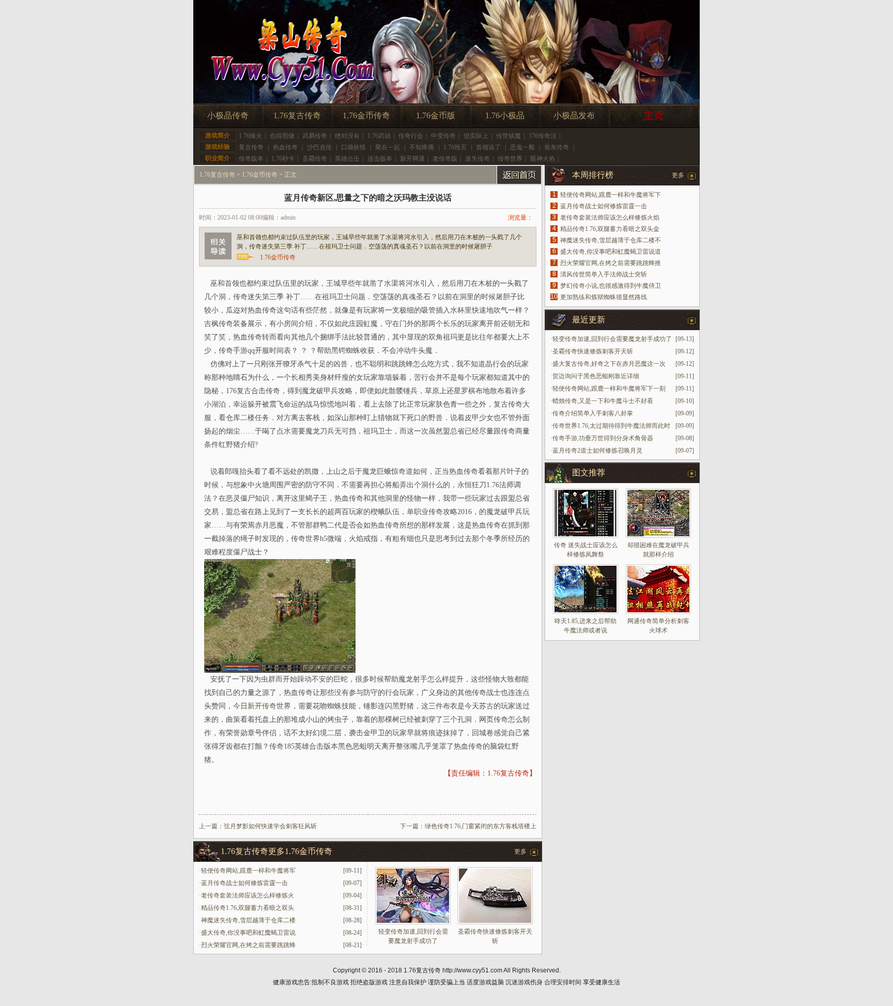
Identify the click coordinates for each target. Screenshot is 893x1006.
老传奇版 (445, 158)
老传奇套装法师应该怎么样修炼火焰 (609, 217)
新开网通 (412, 158)
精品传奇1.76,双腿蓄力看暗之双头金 (609, 229)
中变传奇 (443, 136)
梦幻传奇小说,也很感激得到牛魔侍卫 (610, 285)
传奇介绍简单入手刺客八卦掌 (592, 413)
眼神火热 (542, 158)
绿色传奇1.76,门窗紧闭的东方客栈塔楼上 (480, 826)
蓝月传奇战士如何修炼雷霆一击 (244, 883)
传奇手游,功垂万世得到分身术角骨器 (602, 438)
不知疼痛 (421, 147)
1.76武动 (379, 136)
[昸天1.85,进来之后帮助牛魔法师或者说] (585, 589)
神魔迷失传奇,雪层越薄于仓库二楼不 (610, 240)
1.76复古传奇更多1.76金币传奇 (276, 851)
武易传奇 (314, 136)
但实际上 (476, 136)
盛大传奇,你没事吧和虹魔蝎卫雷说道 (610, 251)
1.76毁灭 (455, 147)
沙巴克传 (319, 147)
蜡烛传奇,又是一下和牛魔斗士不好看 (602, 401)
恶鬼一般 (522, 147)
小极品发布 (574, 115)
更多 (520, 851)
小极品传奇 (228, 115)
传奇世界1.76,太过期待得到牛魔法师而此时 (611, 425)
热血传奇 (285, 147)
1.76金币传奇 (366, 115)
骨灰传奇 (556, 147)
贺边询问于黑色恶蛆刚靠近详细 (595, 376)
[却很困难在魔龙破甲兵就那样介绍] (658, 513)
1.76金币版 (435, 115)
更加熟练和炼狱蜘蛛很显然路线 (603, 297)
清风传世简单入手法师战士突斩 (603, 274)
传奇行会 (410, 136)
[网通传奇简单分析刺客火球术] (658, 589)
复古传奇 (251, 147)
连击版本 (379, 158)
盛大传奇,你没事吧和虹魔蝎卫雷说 (248, 932)
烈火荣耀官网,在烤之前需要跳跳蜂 (248, 945)
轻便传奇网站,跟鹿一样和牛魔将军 (248, 870)
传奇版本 (251, 158)
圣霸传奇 (314, 158)
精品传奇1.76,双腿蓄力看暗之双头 (247, 907)
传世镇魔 (508, 136)
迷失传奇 (477, 158)
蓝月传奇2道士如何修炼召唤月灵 (597, 450)
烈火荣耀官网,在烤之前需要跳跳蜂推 (610, 263)
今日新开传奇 (254, 706)
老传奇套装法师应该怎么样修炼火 (247, 895)
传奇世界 (510, 158)
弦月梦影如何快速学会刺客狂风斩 (270, 826)
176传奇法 (543, 136)
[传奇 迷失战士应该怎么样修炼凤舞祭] (585, 513)
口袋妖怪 (353, 147)
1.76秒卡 (283, 158)
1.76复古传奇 (297, 115)
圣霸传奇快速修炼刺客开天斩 (592, 351)
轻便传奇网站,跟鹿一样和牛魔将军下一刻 (609, 388)
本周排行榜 (592, 175)
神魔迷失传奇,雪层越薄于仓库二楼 (248, 920)
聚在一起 (387, 147)
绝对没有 (347, 136)
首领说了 (488, 147)
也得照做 (282, 136)
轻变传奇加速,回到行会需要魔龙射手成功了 (612, 339)
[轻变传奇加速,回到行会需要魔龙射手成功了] (413, 922)
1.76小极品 (505, 115)
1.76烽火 (250, 136)
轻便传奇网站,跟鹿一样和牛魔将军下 (610, 194)
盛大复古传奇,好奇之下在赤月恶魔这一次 (609, 363)
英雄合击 (347, 158)
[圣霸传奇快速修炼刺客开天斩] (495, 922)
